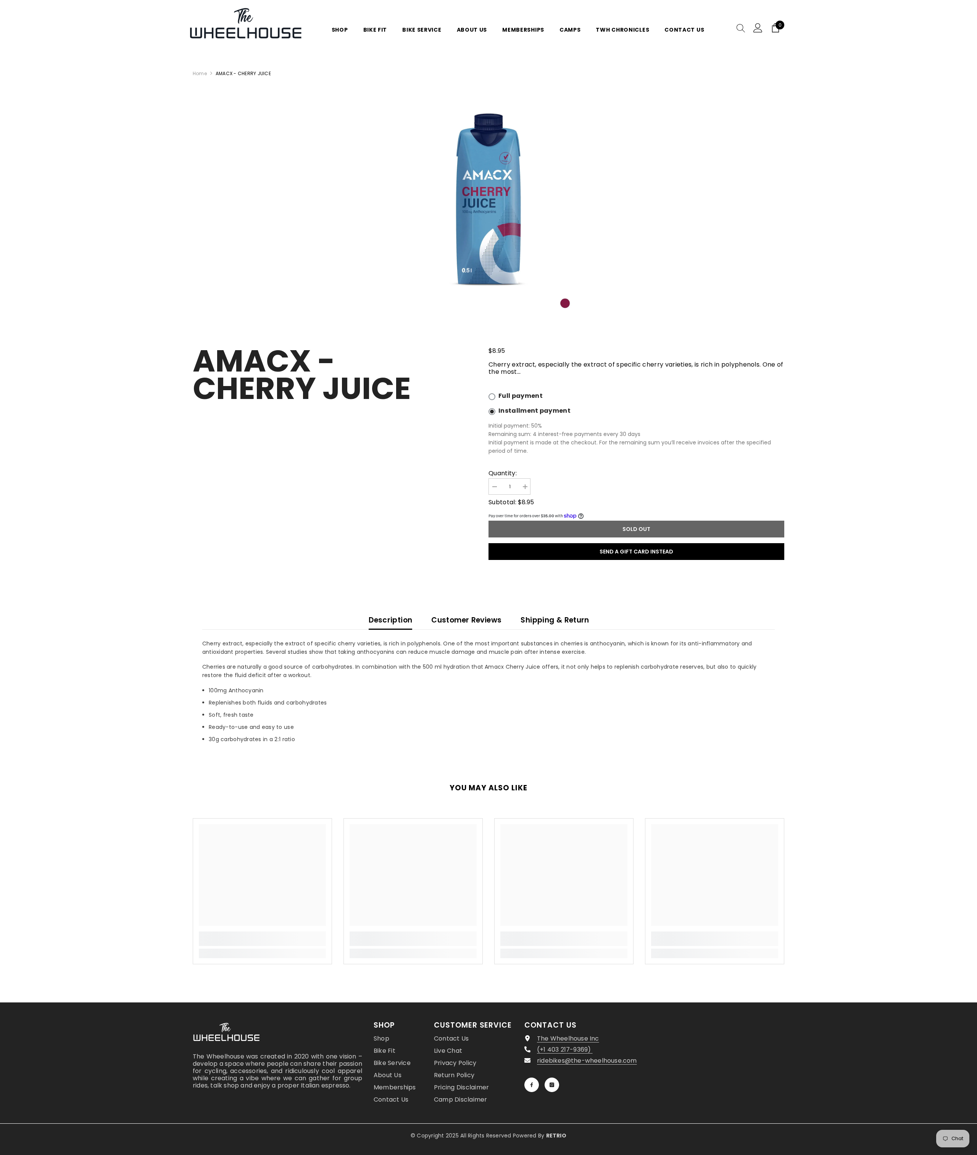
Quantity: (502, 473)
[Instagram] (552, 1085)
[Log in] (758, 27)
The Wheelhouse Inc (568, 1038)
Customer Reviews (466, 620)
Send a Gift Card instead (636, 551)
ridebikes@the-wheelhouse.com (587, 1060)
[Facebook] (531, 1085)
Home (200, 73)
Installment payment (534, 411)
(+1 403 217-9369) (565, 1049)
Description (390, 620)
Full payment (520, 396)
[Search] (740, 27)
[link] (262, 938)
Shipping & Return (555, 620)
